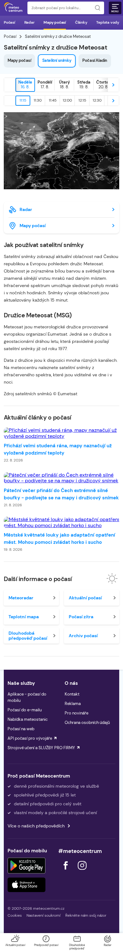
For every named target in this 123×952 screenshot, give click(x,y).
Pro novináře (76, 713)
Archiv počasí (83, 635)
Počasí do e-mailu (25, 710)
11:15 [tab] (23, 100)
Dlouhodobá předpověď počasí (28, 635)
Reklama (73, 703)
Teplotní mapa (24, 617)
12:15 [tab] (82, 100)
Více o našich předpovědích (36, 826)
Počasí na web (21, 729)
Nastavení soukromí (43, 915)
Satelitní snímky (57, 60)
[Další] (113, 85)
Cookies (15, 915)
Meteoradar (21, 598)
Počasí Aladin (94, 60)
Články (81, 22)
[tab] (25, 85)
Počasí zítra (81, 617)
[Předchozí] (9, 85)
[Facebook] (66, 871)
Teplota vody (107, 22)
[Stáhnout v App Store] (26, 885)
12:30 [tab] (97, 100)
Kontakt (72, 694)
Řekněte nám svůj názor (85, 915)
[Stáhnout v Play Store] (26, 865)
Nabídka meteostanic (28, 719)
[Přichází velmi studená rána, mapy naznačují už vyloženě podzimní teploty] (61, 433)
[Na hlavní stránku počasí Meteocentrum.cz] (13, 8)
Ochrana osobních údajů (87, 722)
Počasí (9, 22)
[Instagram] (82, 871)
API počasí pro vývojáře (30, 738)
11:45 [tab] (52, 100)
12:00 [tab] (67, 100)
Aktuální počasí (85, 598)
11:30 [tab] (38, 100)
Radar (29, 22)
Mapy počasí (55, 22)
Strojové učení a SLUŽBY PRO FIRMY (41, 747)
